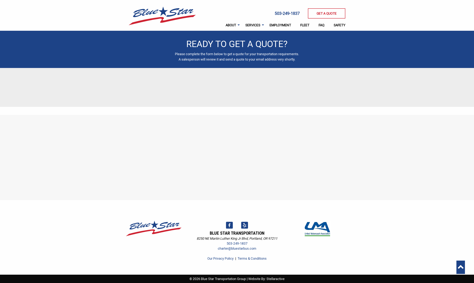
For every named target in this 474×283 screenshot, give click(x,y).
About (231, 25)
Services (252, 25)
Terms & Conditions (252, 258)
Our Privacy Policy (220, 258)
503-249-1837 (287, 13)
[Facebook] (230, 228)
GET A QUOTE (327, 13)
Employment (280, 25)
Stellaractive (275, 279)
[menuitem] (231, 25)
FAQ (321, 25)
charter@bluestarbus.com (237, 248)
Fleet (304, 25)
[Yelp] (244, 228)
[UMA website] (317, 229)
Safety (339, 25)
